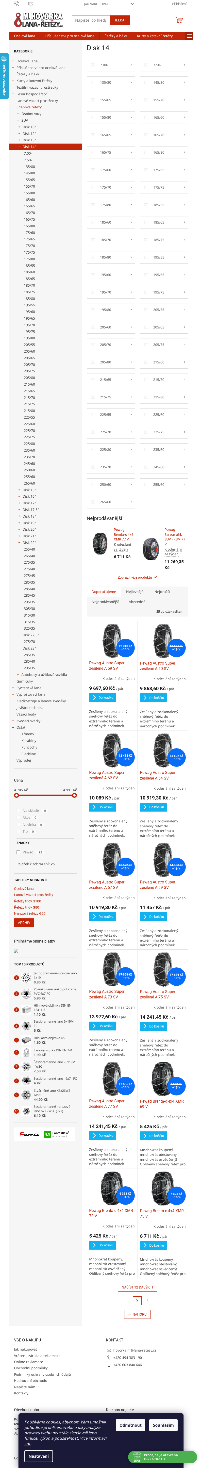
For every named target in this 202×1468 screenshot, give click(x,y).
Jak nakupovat (96, 4)
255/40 (29, 549)
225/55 (29, 417)
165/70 (29, 212)
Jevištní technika (30, 707)
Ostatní (23, 727)
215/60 (29, 384)
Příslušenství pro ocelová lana (41, 67)
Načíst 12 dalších (137, 1287)
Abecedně (137, 601)
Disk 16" (29, 496)
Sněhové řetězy (29, 107)
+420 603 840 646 (127, 1364)
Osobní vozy (31, 113)
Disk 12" (29, 133)
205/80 (29, 377)
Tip (28, 831)
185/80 (29, 298)
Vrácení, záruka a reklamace (37, 1355)
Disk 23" (29, 648)
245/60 (29, 463)
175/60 (29, 232)
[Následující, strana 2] (137, 1300)
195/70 (29, 325)
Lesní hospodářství (32, 94)
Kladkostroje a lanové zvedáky (41, 701)
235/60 (29, 450)
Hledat (120, 20)
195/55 (29, 305)
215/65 (29, 391)
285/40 (29, 589)
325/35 (29, 628)
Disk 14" (29, 146)
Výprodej (24, 760)
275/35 (29, 562)
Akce (29, 817)
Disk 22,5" (31, 635)
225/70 (29, 430)
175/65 (29, 239)
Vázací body (26, 714)
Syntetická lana (29, 687)
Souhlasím (161, 1425)
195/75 (29, 331)
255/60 (29, 476)
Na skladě (34, 810)
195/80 (29, 338)
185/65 (29, 278)
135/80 (29, 166)
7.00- (28, 153)
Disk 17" (29, 503)
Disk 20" (29, 529)
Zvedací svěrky (28, 720)
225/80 (29, 443)
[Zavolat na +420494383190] (21, 3)
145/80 (29, 173)
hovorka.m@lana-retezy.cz (134, 1350)
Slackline (28, 753)
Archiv (24, 923)
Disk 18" (29, 516)
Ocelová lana (27, 61)
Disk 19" (29, 523)
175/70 (29, 245)
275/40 (29, 569)
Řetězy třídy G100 (27, 901)
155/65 (29, 179)
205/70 (29, 364)
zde (26, 1443)
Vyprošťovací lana (31, 694)
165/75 (29, 219)
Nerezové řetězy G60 (30, 913)
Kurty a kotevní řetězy (34, 80)
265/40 (29, 556)
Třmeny (27, 734)
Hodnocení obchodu (30, 1380)
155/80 (29, 193)
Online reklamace (28, 1361)
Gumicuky (25, 681)
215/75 (29, 404)
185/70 (29, 285)
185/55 (29, 265)
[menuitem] (24, 36)
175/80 (29, 259)
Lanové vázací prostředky (37, 100)
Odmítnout (129, 1425)
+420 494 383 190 (127, 1357)
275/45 (29, 575)
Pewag (32, 852)
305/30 (29, 608)
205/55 (29, 344)
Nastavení (37, 1456)
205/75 (29, 371)
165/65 (29, 206)
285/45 (29, 595)
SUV (24, 120)
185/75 (29, 292)
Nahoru (140, 1314)
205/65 (29, 358)
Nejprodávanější (105, 601)
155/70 (29, 186)
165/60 (29, 199)
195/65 (29, 318)
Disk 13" (29, 140)
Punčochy (29, 747)
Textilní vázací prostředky (37, 87)
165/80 (29, 226)
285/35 (29, 582)
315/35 (29, 622)
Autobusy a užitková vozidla (44, 674)
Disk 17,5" (31, 509)
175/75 (29, 252)
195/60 (29, 311)
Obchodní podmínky (31, 1368)
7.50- (28, 160)
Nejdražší (162, 591)
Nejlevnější (135, 591)
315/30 (29, 615)
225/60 (29, 424)
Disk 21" (29, 536)
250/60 (29, 470)
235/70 (29, 457)
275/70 (29, 641)
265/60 (29, 483)
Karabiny (28, 740)
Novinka (32, 824)
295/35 (29, 602)
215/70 (29, 397)
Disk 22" (29, 542)
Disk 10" (29, 127)
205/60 (29, 351)
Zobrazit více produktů (135, 577)
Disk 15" (29, 490)
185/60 (29, 272)
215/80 (29, 410)
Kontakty (21, 1393)
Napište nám (24, 1387)
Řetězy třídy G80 (26, 907)
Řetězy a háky (28, 74)
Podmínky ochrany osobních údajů (42, 1374)
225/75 (29, 437)
